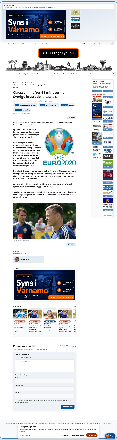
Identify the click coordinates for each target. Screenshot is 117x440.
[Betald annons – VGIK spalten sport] (108, 200)
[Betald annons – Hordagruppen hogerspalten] (108, 214)
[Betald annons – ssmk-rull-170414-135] (108, 206)
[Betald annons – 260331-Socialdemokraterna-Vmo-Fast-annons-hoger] (108, 174)
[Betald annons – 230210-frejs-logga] (108, 142)
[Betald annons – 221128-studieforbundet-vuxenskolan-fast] (108, 162)
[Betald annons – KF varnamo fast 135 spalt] (108, 192)
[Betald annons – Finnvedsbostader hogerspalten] (108, 134)
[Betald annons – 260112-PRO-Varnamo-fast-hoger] (108, 151)
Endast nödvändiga (78, 435)
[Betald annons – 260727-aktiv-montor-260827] (97, 137)
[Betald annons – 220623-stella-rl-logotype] (108, 118)
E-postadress (19, 385)
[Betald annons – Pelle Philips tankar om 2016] (75, 19)
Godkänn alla (92, 435)
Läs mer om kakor (25, 435)
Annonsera (38, 44)
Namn (17, 378)
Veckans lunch (30, 44)
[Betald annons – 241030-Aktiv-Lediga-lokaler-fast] (97, 97)
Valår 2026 (21, 44)
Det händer (14, 44)
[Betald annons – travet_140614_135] (108, 156)
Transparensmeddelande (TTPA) (108, 179)
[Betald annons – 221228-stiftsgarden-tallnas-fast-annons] (108, 102)
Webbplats (18, 392)
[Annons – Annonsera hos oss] (97, 110)
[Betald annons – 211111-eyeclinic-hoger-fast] (108, 111)
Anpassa (65, 435)
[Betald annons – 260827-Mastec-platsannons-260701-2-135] (97, 126)
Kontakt (44, 44)
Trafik (8, 44)
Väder (3, 44)
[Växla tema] (114, 74)
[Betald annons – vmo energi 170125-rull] (108, 187)
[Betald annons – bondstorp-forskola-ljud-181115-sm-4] (75, 26)
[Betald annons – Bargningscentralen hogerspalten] (108, 125)
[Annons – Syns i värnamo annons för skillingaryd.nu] (36, 24)
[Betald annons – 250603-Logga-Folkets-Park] (108, 94)
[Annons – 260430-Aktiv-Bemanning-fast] (75, 12)
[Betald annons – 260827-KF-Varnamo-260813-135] (97, 152)
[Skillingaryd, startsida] (58, 53)
